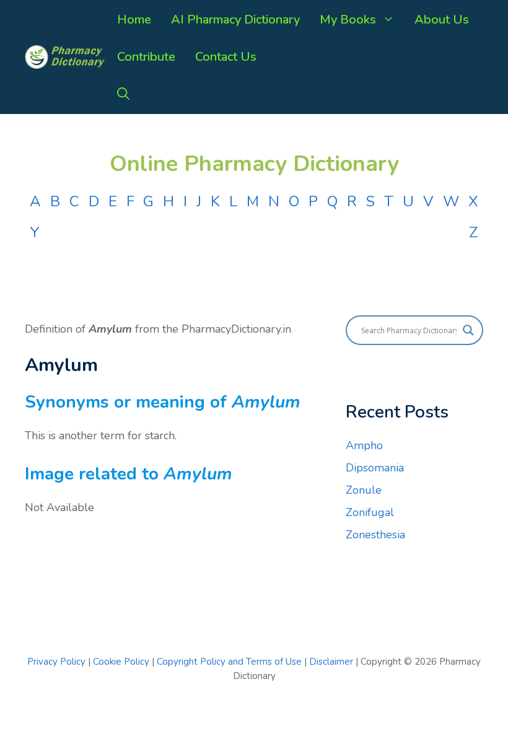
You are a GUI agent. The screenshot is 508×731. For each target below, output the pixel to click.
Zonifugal (370, 512)
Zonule (364, 490)
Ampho (364, 445)
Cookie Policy (122, 661)
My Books (348, 19)
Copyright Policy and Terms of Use (230, 661)
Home (134, 19)
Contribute (146, 56)
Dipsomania (375, 467)
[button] (123, 94)
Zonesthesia (375, 534)
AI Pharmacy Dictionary (235, 19)
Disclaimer (331, 661)
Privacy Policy (56, 661)
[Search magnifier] (468, 330)
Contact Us (225, 56)
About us (441, 19)
